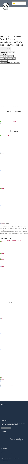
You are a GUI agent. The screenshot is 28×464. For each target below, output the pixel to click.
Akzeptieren (4, 238)
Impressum (19, 240)
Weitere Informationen (11, 240)
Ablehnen (11, 238)
